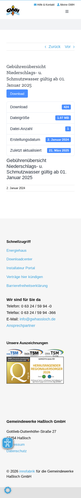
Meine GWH (67, 4)
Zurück (54, 47)
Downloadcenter (19, 259)
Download (17, 93)
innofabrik (27, 471)
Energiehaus (16, 250)
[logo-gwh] (12, 6)
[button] (8, 490)
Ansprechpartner (20, 325)
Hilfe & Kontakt (45, 4)
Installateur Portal (20, 268)
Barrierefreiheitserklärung (27, 286)
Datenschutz (16, 451)
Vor (68, 47)
